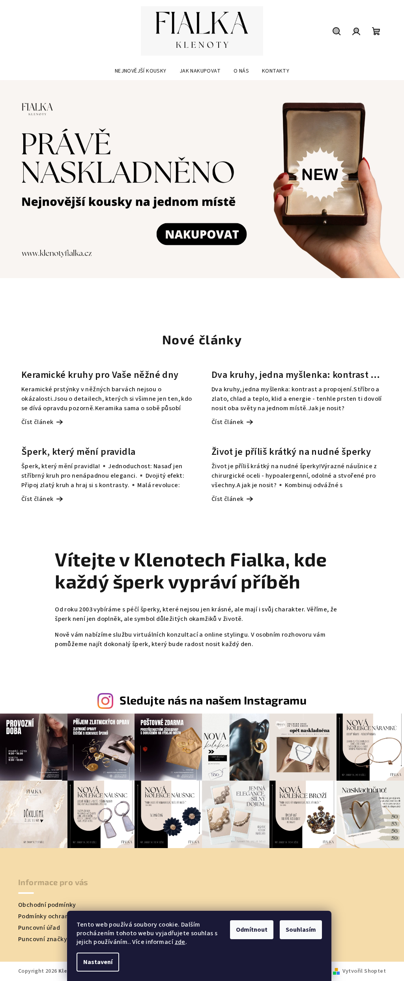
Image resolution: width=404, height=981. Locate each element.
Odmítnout (251, 929)
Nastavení (97, 962)
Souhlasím (301, 929)
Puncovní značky (42, 939)
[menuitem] (140, 71)
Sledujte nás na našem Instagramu (213, 700)
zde (180, 942)
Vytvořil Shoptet (364, 971)
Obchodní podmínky (47, 905)
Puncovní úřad (39, 927)
